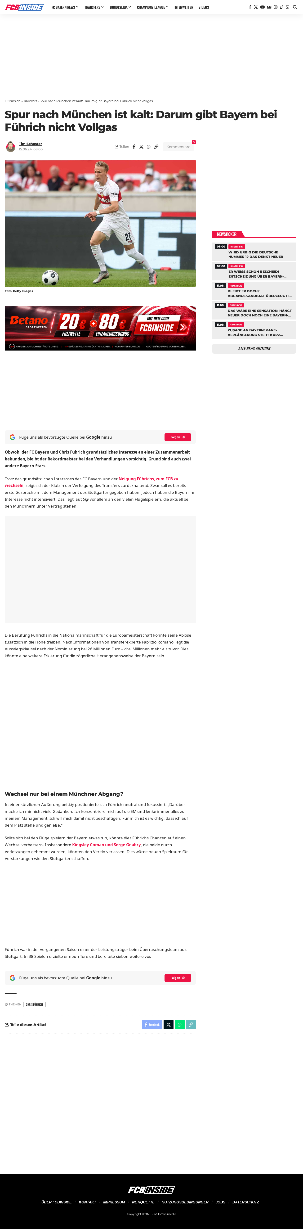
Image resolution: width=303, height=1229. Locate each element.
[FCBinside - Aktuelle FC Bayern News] (24, 7)
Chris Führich (34, 1004)
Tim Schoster (30, 144)
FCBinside (13, 101)
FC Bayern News (237, 246)
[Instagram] (276, 7)
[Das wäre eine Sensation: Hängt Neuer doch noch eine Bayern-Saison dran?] (254, 309)
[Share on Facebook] (134, 146)
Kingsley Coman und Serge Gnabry (106, 844)
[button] (295, 7)
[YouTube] (262, 7)
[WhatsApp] (287, 7)
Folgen (175, 437)
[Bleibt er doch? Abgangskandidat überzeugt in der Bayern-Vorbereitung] (254, 290)
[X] (256, 7)
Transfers (30, 101)
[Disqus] (100, 1101)
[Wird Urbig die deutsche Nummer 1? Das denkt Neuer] (254, 251)
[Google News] (269, 7)
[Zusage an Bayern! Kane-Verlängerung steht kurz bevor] (254, 329)
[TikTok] (282, 7)
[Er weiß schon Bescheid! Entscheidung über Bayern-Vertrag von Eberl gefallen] (254, 270)
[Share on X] (141, 146)
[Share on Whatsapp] (148, 146)
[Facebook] (250, 7)
